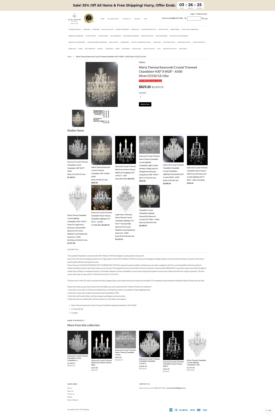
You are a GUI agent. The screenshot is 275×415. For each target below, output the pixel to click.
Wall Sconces (113, 42)
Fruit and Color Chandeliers (179, 36)
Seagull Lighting (149, 48)
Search (69, 388)
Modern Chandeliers (122, 29)
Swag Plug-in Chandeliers (77, 42)
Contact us (126, 18)
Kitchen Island (103, 36)
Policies (137, 18)
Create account (201, 14)
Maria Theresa (174, 29)
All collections (113, 18)
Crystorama (126, 48)
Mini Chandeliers (115, 36)
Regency (100, 48)
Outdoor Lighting (169, 42)
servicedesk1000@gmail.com (176, 388)
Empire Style (135, 29)
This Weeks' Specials (75, 29)
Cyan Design (109, 48)
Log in (192, 14)
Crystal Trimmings (199, 42)
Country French (91, 36)
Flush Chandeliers (161, 36)
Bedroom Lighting (147, 36)
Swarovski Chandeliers (76, 36)
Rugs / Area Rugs (90, 48)
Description (72, 249)
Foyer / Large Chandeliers (190, 29)
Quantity (142, 93)
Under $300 (95, 29)
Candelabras (124, 42)
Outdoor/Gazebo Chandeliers (97, 42)
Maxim (117, 48)
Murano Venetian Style (148, 29)
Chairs (80, 48)
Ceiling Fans (183, 48)
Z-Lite (158, 48)
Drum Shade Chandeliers (131, 36)
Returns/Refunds (72, 400)
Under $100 (86, 29)
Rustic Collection (107, 29)
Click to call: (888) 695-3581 (172, 18)
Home (102, 18)
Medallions (72, 48)
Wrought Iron (163, 29)
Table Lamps (157, 42)
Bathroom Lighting (184, 42)
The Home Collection (170, 48)
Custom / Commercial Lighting (141, 42)
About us (70, 391)
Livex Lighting (136, 48)
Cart (145, 18)
